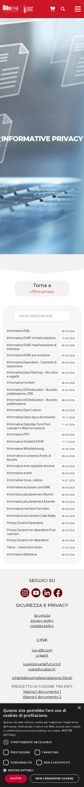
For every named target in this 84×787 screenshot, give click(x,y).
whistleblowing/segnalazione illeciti (42, 678)
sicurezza (42, 616)
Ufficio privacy (42, 292)
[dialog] (42, 745)
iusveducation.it (42, 669)
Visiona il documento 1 (42, 692)
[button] (42, 770)
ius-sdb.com (42, 650)
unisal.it (42, 655)
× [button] (79, 708)
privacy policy (42, 621)
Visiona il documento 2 (42, 697)
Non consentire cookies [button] (55, 778)
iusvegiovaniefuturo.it (42, 664)
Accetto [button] (16, 778)
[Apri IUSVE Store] (52, 9)
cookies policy (42, 626)
